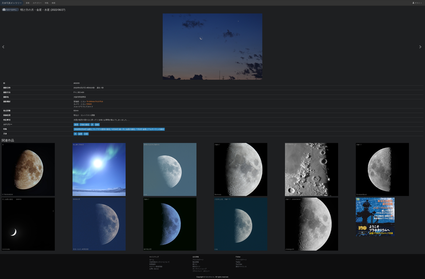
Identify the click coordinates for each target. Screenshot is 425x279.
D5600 (89, 104)
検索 (53, 3)
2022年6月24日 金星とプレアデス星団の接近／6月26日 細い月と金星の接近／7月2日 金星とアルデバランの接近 (119, 129)
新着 (27, 3)
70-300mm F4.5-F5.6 (94, 101)
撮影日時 (6, 87)
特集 (46, 3)
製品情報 (196, 262)
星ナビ (195, 264)
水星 (86, 133)
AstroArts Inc (209, 277)
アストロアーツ (198, 259)
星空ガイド (196, 266)
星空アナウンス (241, 266)
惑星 (97, 124)
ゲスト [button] (417, 3)
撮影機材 (6, 101)
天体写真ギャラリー (12, 2)
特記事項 (6, 120)
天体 (5, 133)
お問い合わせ (154, 268)
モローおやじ (11, 9)
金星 (80, 133)
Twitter (238, 262)
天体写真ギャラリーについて (159, 262)
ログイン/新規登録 (155, 266)
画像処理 (6, 115)
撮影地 (6, 97)
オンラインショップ (200, 268)
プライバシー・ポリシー (201, 271)
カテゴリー (37, 3)
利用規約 (152, 264)
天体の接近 (84, 124)
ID (4, 83)
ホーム (151, 259)
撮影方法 (6, 92)
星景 (76, 124)
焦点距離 (6, 110)
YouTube (239, 264)
